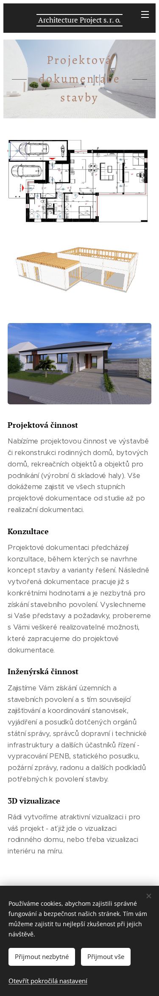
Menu (145, 14)
